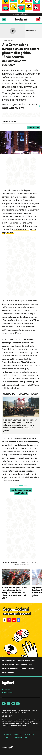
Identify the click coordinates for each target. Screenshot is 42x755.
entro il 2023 (15, 333)
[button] (4, 620)
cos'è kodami (6, 734)
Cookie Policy (6, 737)
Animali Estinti (8, 673)
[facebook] (18, 703)
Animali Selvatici (27, 668)
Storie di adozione (10, 664)
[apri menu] (4, 19)
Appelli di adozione (26, 660)
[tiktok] (4, 703)
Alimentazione (8, 660)
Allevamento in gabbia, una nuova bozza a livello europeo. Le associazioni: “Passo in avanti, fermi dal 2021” (14, 592)
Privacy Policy (29, 734)
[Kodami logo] (21, 19)
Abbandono (26, 664)
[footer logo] (8, 683)
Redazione (17, 734)
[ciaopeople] (7, 747)
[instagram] (8, 703)
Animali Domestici (10, 668)
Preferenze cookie (20, 737)
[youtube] (13, 703)
